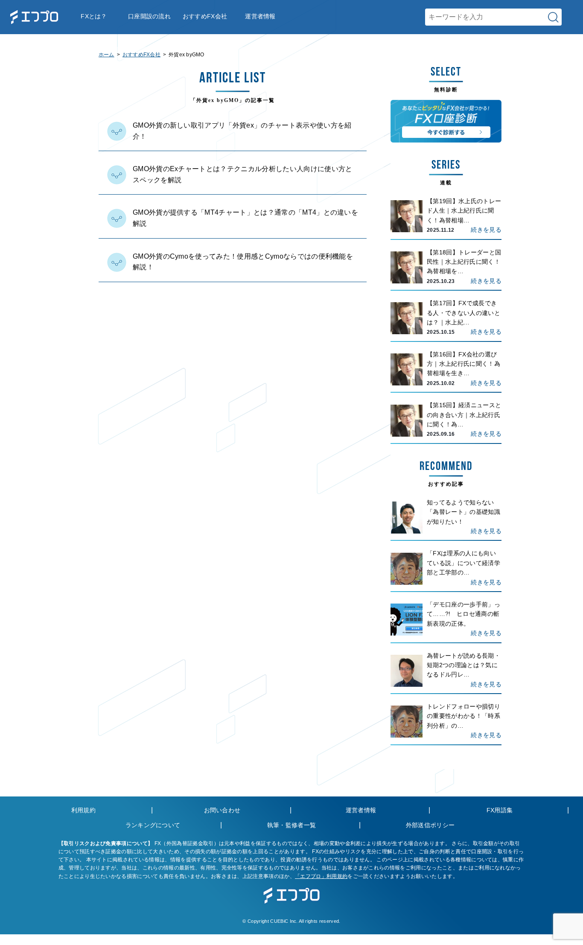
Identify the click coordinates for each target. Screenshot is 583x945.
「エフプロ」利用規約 (321, 876)
